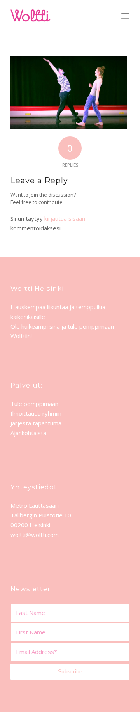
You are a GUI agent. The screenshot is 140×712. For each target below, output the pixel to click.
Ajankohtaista (28, 433)
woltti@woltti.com (34, 534)
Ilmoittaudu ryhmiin (35, 413)
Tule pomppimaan (34, 403)
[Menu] (125, 15)
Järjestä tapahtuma (35, 423)
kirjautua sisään (64, 218)
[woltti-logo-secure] (58, 15)
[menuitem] (125, 15)
